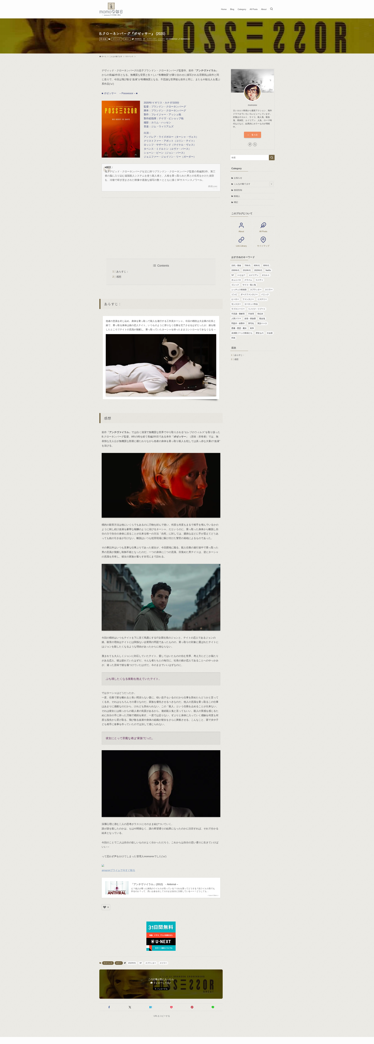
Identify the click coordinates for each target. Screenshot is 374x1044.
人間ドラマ (236, 318)
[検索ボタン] (271, 9)
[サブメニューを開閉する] (271, 184)
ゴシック (235, 285)
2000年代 (235, 270)
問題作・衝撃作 (238, 323)
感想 (118, 276)
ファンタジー (248, 299)
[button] (109, 1007)
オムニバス (236, 280)
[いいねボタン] (104, 907)
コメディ (259, 280)
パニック (265, 294)
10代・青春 (236, 265)
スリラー (161, 39)
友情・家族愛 (250, 318)
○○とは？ (241, 275)
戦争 (252, 328)
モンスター (236, 304)
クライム (248, 280)
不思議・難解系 (238, 314)
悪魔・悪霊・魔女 (239, 328)
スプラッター (151, 39)
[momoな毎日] (111, 9)
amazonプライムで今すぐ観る (118, 870)
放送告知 (238, 190)
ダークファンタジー (249, 294)
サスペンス (116, 39)
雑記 (236, 202)
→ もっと (252, 134)
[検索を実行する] (272, 157)
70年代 (247, 265)
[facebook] (250, 144)
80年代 (257, 265)
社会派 (270, 333)
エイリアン (253, 275)
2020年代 (138, 39)
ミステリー (262, 299)
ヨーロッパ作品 (251, 304)
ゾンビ (234, 294)
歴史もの (259, 333)
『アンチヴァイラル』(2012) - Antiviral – (154, 884)
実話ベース (262, 323)
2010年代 (247, 270)
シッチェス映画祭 (239, 290)
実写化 (251, 323)
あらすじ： (122, 271)
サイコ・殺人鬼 (249, 285)
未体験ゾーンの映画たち (241, 333)
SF (144, 39)
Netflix (268, 270)
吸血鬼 (262, 318)
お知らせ (238, 178)
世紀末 (260, 314)
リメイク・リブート (256, 309)
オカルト (266, 275)
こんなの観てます (242, 184)
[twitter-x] (255, 144)
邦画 (233, 338)
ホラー (127, 39)
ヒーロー (235, 299)
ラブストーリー (238, 309)
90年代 (266, 265)
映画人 (237, 196)
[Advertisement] (161, 228)
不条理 (251, 314)
